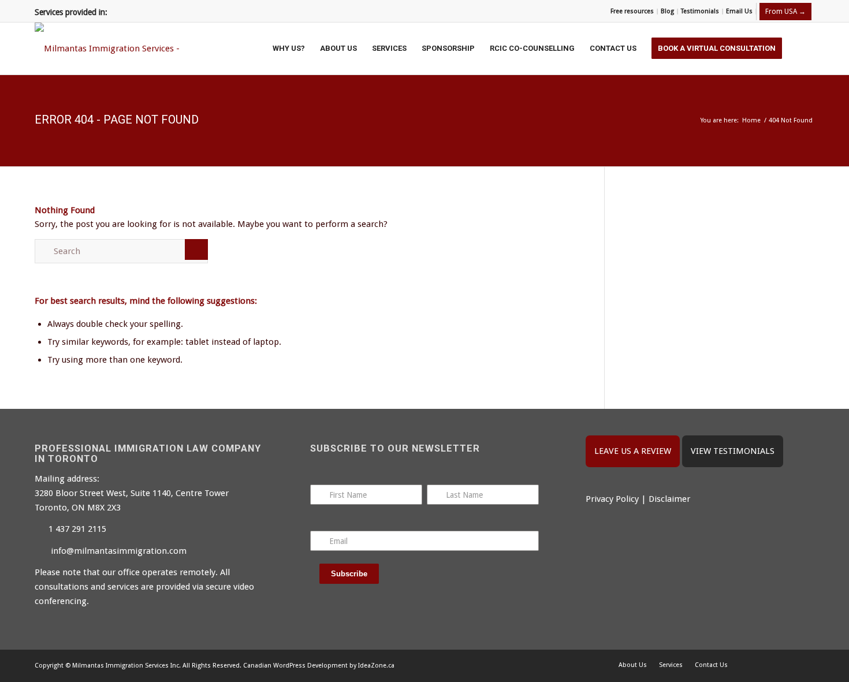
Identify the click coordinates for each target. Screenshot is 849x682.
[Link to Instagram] (753, 664)
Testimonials (700, 11)
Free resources (632, 11)
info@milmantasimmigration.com (119, 551)
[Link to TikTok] (788, 664)
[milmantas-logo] (113, 48)
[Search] (802, 48)
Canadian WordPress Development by (299, 665)
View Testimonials (732, 451)
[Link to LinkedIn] (805, 664)
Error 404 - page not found (117, 119)
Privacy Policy (612, 499)
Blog (667, 11)
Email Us (739, 11)
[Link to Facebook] (771, 664)
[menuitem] (632, 11)
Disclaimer (669, 499)
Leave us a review (632, 451)
